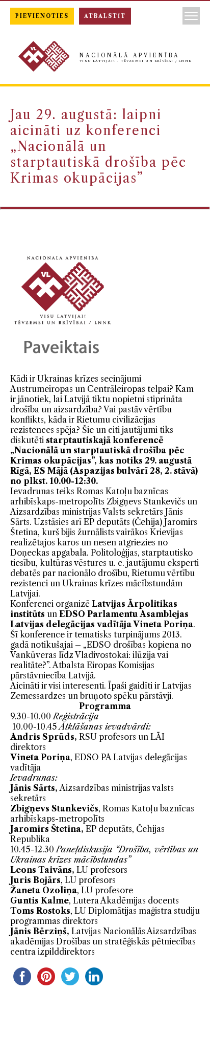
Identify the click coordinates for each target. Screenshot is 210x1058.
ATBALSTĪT (105, 16)
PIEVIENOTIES (42, 16)
